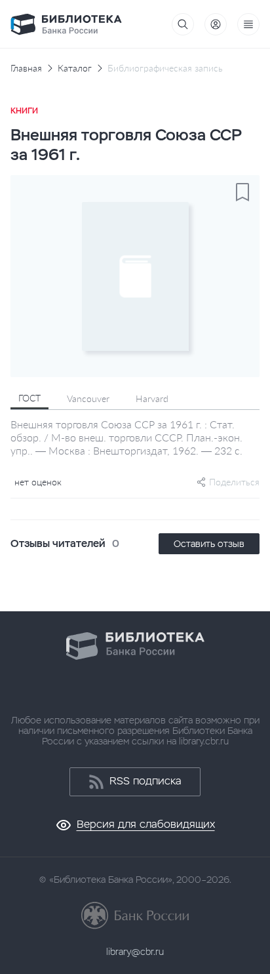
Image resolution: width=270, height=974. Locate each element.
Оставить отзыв (209, 544)
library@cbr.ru (135, 952)
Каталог (75, 68)
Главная (26, 68)
